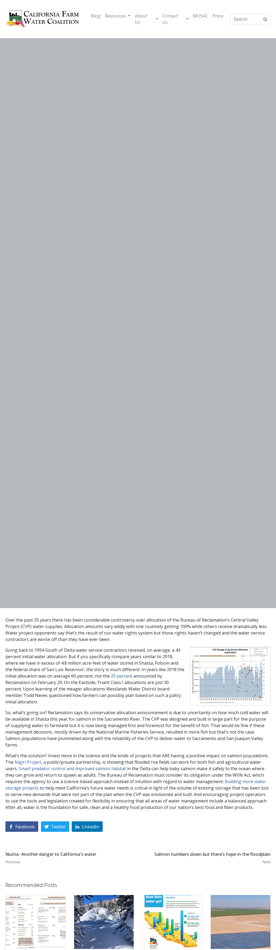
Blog (96, 16)
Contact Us (170, 19)
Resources (115, 16)
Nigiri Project (28, 762)
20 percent (121, 676)
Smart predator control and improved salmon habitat (72, 769)
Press (218, 16)
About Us (141, 19)
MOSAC (200, 16)
